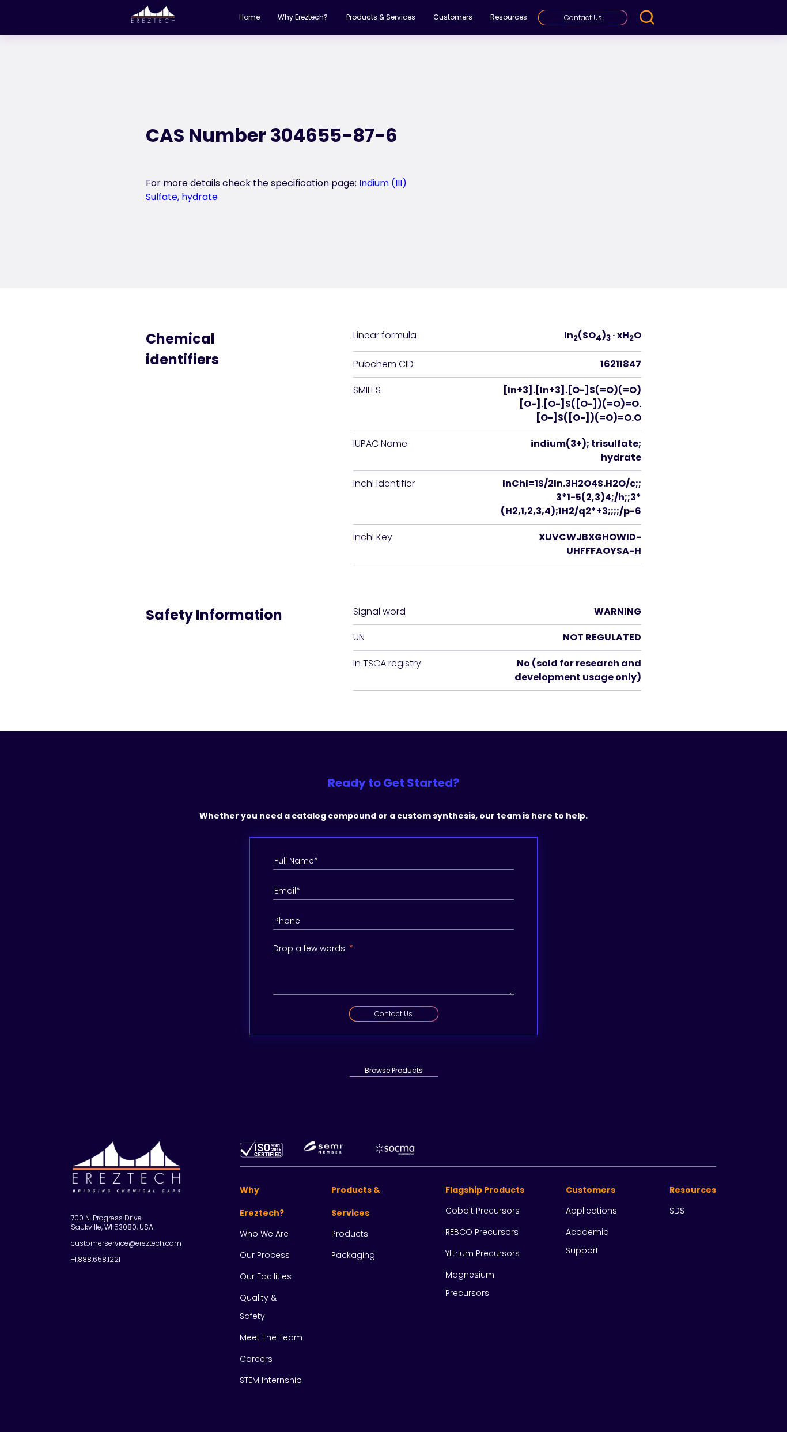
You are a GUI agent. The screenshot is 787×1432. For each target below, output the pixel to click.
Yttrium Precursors (482, 1253)
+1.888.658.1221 (95, 1259)
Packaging (353, 1255)
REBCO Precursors (482, 1232)
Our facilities (266, 1276)
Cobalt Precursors (482, 1210)
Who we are (264, 1233)
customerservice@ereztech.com (126, 1243)
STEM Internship (271, 1380)
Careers (256, 1359)
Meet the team (271, 1337)
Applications (591, 1210)
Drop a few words (309, 948)
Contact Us (583, 17)
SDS (676, 1210)
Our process (265, 1255)
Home (249, 17)
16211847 (620, 364)
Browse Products (394, 1070)
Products (349, 1233)
